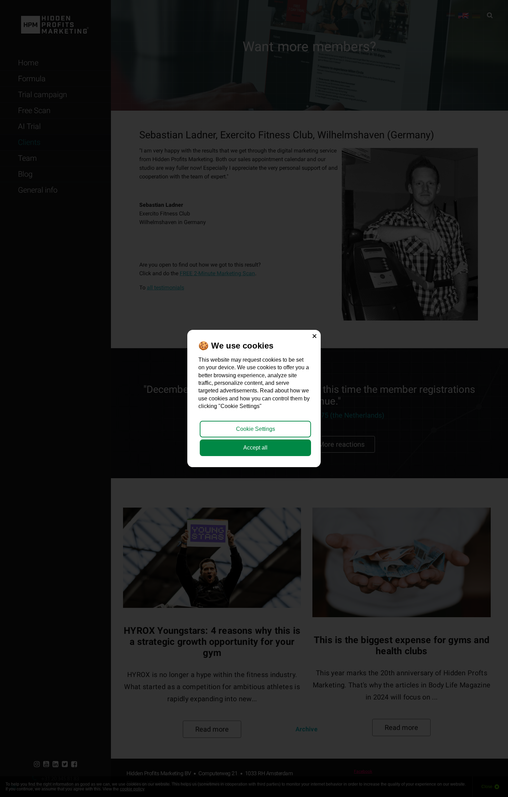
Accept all (255, 448)
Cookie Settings (255, 429)
